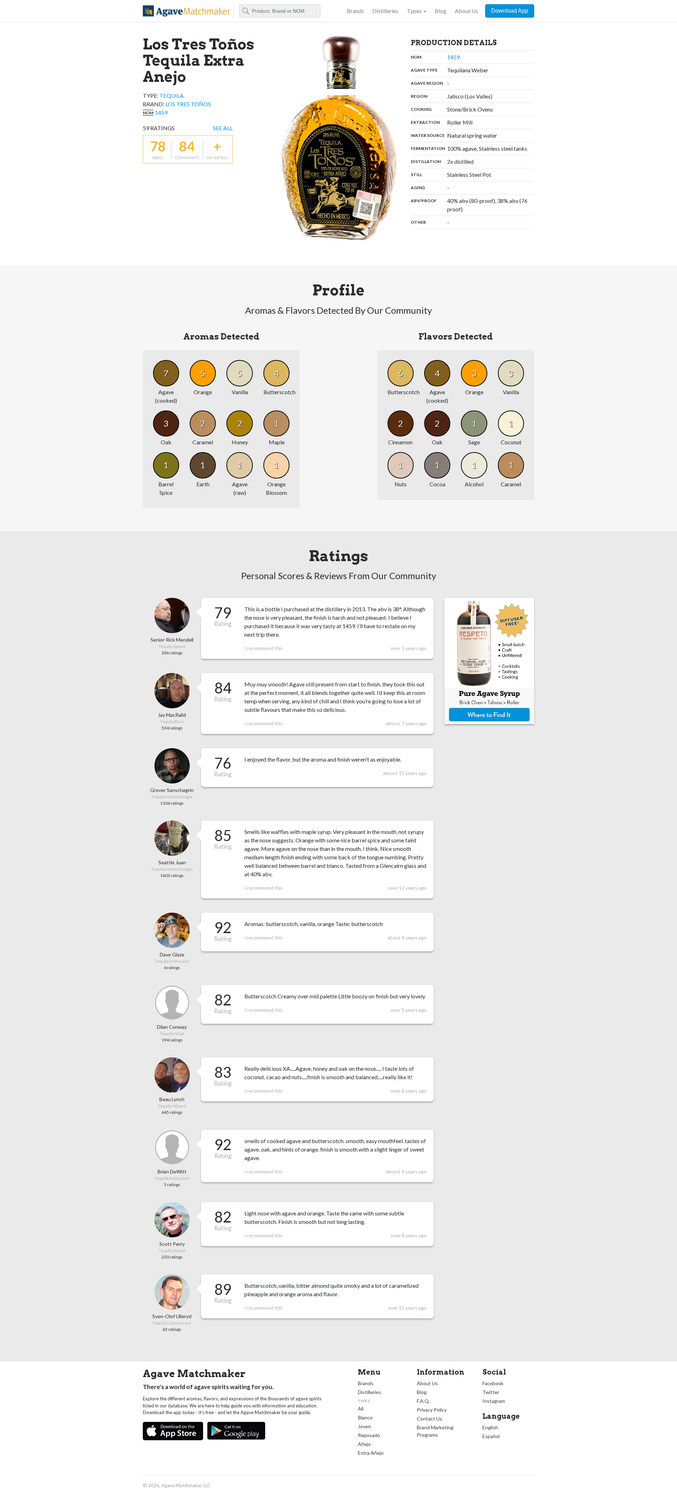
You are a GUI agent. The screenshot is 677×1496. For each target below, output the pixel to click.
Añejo (364, 1444)
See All (223, 128)
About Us (466, 10)
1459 (161, 112)
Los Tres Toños (188, 104)
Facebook (493, 1383)
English (490, 1427)
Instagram (493, 1401)
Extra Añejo (371, 1453)
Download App (509, 11)
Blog (440, 10)
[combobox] (280, 11)
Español (491, 1436)
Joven (364, 1426)
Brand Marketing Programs (435, 1431)
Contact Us (429, 1419)
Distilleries (385, 10)
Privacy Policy (432, 1410)
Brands (355, 10)
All (361, 1409)
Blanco (365, 1417)
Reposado (369, 1435)
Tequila (171, 95)
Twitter (490, 1392)
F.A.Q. (423, 1401)
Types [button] (414, 10)
